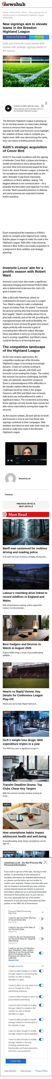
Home (5, 12)
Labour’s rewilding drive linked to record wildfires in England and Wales (25, 596)
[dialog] (26, 967)
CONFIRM (16, 1061)
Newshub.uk (25, 478)
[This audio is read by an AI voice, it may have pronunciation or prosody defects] (42, 106)
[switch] (41, 918)
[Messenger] (46, 37)
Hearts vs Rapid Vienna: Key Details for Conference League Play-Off (23, 695)
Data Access (25, 1071)
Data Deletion (10, 1071)
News (24, 12)
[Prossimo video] (29, 460)
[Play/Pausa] (8, 460)
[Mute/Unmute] (11, 460)
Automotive (15, 12)
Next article (26, 506)
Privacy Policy (42, 1071)
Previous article (26, 504)
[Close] (46, 863)
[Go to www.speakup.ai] (46, 103)
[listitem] (25, 912)
